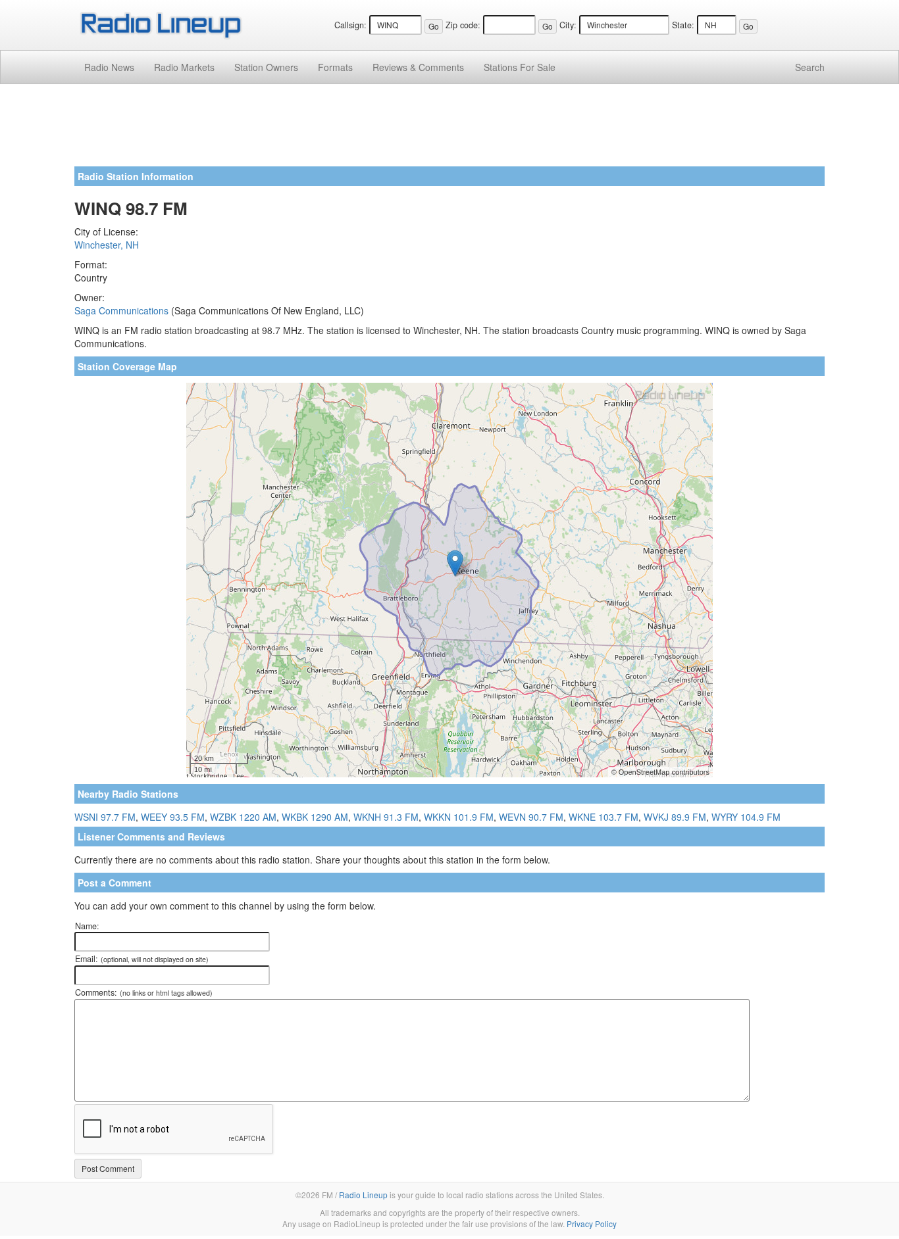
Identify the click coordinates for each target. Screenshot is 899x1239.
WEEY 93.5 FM (173, 816)
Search (810, 67)
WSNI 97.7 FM (105, 816)
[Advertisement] (449, 130)
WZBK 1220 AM (243, 816)
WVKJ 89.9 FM (675, 816)
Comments (418, 67)
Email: (142, 959)
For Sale (519, 67)
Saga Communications (121, 310)
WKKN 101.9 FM (459, 816)
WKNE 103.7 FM (603, 816)
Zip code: (463, 25)
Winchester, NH (106, 244)
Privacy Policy (592, 1223)
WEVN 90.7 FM (531, 816)
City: (568, 25)
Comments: (144, 992)
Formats (335, 67)
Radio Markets (184, 67)
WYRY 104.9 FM (746, 816)
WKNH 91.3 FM (386, 816)
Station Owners (266, 67)
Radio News (109, 67)
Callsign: (350, 25)
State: (683, 25)
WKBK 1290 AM (315, 816)
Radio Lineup (363, 1194)
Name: (87, 926)
